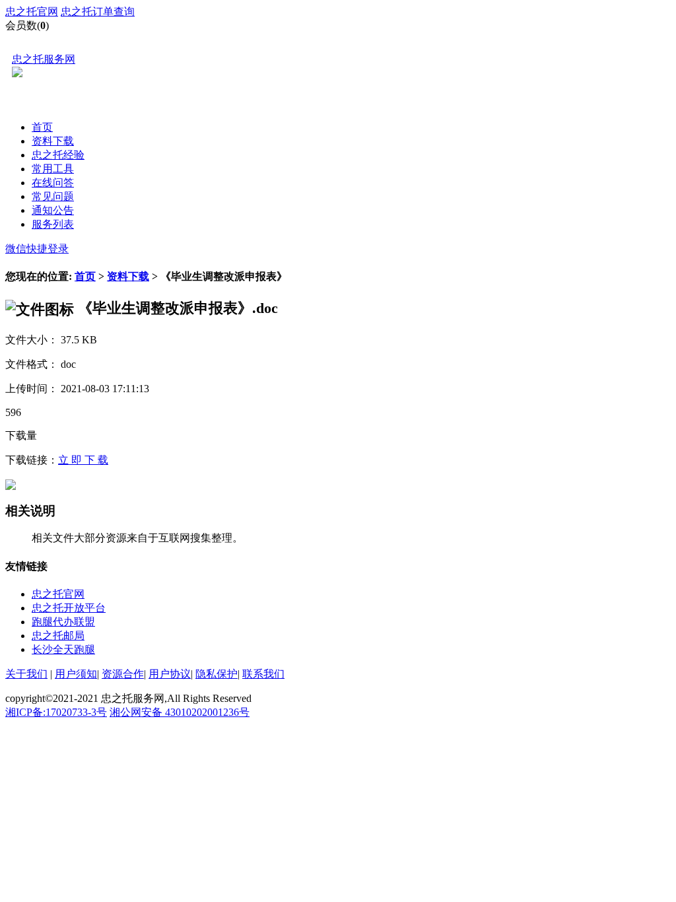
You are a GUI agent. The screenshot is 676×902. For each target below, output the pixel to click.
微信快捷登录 (37, 248)
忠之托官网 (31, 11)
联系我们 (263, 673)
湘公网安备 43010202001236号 (180, 712)
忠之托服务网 (43, 59)
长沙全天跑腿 (63, 649)
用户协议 (170, 673)
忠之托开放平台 (69, 607)
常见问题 (53, 196)
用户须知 (76, 673)
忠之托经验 (58, 154)
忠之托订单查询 (98, 11)
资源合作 (123, 673)
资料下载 (53, 141)
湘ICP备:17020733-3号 (56, 712)
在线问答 (53, 182)
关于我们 (26, 673)
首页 (42, 127)
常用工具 (53, 168)
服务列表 (53, 224)
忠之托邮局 (58, 635)
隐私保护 (216, 673)
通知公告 (53, 210)
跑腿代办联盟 (63, 621)
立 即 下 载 (83, 460)
